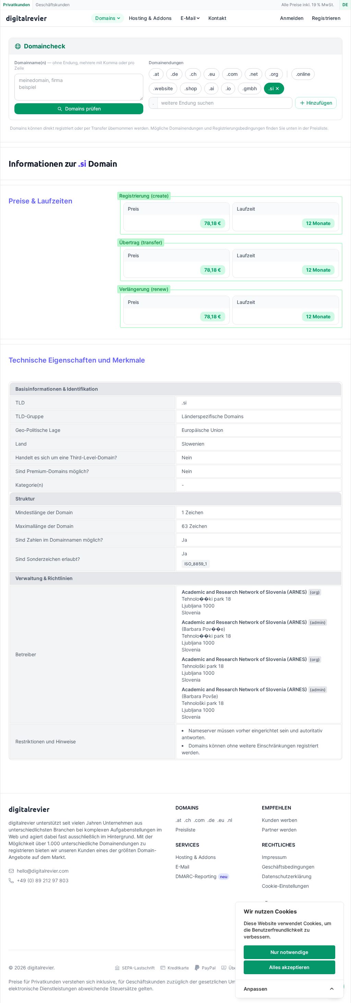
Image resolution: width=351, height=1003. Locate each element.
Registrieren (326, 18)
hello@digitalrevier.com (43, 871)
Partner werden (279, 830)
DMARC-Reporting (196, 876)
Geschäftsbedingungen (288, 867)
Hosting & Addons (150, 18)
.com (232, 74)
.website (163, 88)
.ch (193, 74)
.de (174, 74)
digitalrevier (40, 967)
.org (273, 74)
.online (303, 74)
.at (156, 74)
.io (228, 88)
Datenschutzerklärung (287, 876)
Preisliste (185, 830)
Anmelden (292, 18)
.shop (190, 88)
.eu (211, 74)
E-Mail (188, 18)
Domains (105, 18)
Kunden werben (279, 820)
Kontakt (217, 18)
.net (253, 74)
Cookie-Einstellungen (285, 886)
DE (345, 4)
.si (271, 88)
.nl (229, 820)
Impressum (274, 857)
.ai (211, 88)
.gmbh (249, 88)
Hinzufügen (319, 103)
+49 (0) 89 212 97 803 (43, 880)
